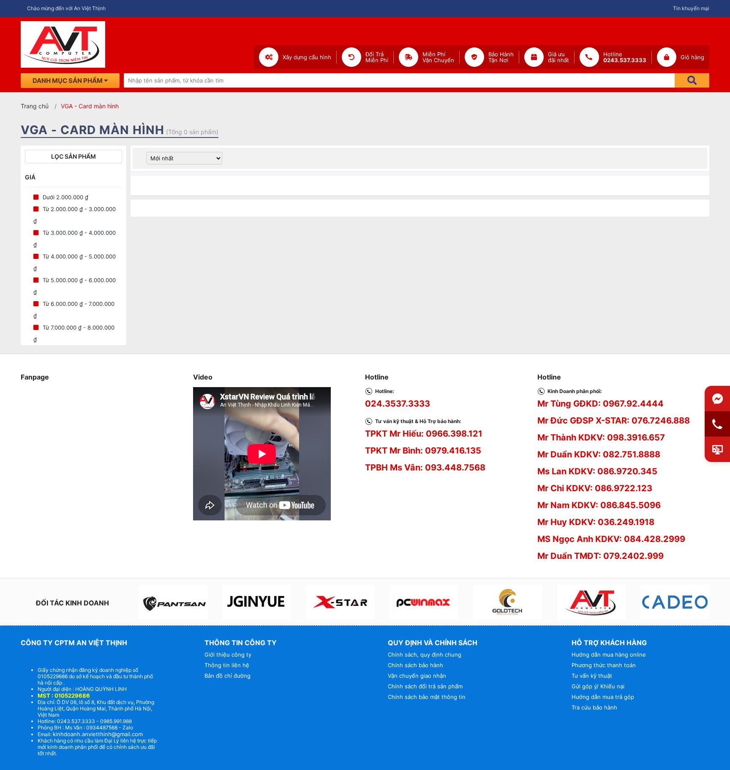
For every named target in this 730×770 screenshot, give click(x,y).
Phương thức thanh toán (604, 665)
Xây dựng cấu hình (307, 57)
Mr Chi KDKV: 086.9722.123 (594, 488)
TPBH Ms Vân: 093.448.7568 (425, 467)
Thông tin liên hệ (226, 665)
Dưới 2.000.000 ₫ (65, 197)
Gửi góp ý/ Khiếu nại (598, 686)
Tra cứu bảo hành (594, 707)
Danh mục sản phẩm (68, 81)
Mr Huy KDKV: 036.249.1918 (595, 522)
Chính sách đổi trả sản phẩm (425, 686)
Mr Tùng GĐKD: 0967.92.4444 (600, 404)
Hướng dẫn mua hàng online (609, 654)
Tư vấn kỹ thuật (592, 675)
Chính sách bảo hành (415, 665)
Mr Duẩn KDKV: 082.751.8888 (598, 454)
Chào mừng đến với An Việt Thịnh (66, 8)
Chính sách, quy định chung (424, 654)
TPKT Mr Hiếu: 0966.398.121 (423, 434)
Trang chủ (35, 106)
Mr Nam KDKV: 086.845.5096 (599, 505)
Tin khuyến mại (691, 8)
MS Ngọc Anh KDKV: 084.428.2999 (611, 539)
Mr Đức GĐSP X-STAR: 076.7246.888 (613, 420)
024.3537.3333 (397, 404)
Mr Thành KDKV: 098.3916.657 (601, 437)
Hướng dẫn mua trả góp (603, 696)
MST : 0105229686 (64, 695)
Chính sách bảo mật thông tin (427, 696)
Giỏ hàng (692, 57)
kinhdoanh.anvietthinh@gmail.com (98, 734)
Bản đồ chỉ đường (227, 675)
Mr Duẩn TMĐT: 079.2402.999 (600, 556)
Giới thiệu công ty (227, 654)
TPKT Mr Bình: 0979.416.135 (423, 451)
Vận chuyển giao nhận (417, 675)
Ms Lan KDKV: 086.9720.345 (597, 471)
